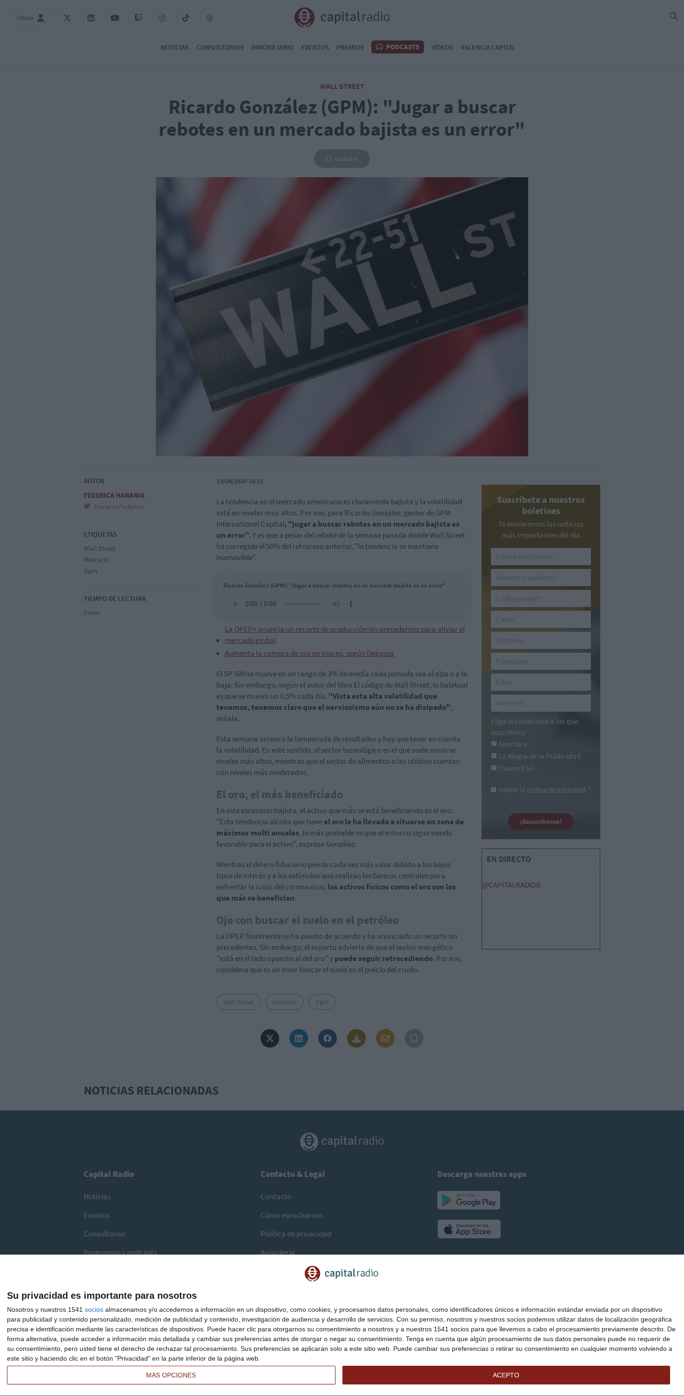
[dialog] (342, 1325)
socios (94, 1309)
